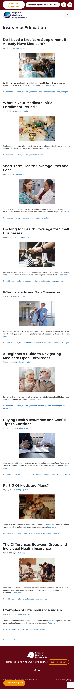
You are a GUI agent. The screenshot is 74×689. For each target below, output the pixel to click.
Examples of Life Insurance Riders (32, 610)
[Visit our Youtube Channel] (69, 4)
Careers (58, 680)
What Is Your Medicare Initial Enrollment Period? (28, 105)
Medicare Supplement (51, 92)
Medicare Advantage (38, 406)
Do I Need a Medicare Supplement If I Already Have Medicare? (35, 42)
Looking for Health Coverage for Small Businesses (36, 231)
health (13, 629)
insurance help (44, 218)
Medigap (64, 92)
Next (15, 640)
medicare (25, 92)
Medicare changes (55, 406)
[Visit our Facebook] (63, 4)
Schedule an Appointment (13, 4)
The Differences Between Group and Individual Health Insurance (35, 546)
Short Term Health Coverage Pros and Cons (36, 168)
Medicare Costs (36, 92)
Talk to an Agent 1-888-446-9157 (42, 5)
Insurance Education (13, 92)
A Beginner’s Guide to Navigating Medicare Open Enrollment (32, 356)
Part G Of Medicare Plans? (26, 485)
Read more (50, 85)
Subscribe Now (58, 662)
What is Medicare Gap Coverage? (32, 292)
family (7, 629)
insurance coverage (13, 218)
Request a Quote (15, 683)
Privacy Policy (66, 680)
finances (8, 474)
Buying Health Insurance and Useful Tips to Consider (34, 422)
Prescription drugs (63, 474)
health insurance (11, 281)
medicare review (36, 155)
